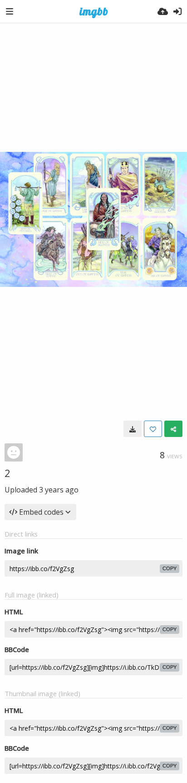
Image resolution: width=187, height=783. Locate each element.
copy (169, 568)
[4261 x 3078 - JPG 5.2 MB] (132, 429)
